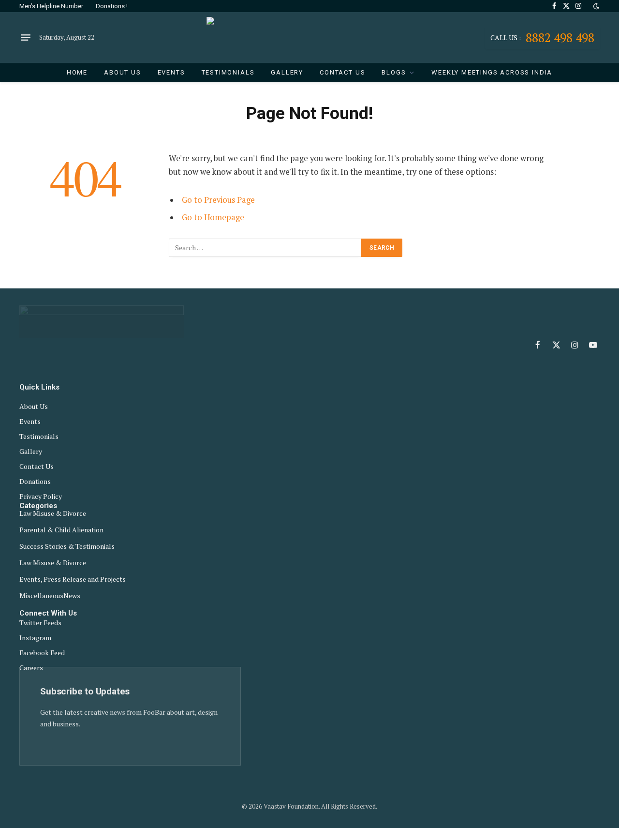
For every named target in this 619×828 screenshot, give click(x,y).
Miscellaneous (41, 595)
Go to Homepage (213, 217)
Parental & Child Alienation (61, 530)
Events (171, 72)
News (71, 595)
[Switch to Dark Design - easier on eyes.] (595, 6)
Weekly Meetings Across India (491, 72)
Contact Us (342, 72)
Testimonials (228, 72)
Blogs (394, 72)
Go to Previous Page (218, 200)
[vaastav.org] (309, 37)
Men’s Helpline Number (51, 6)
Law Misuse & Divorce (52, 513)
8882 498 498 (542, 37)
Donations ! (112, 6)
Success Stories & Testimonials (67, 546)
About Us (122, 72)
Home (77, 72)
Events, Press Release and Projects (72, 579)
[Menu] (25, 38)
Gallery (287, 72)
